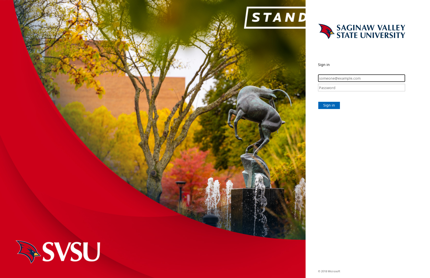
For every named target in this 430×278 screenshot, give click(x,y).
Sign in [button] (329, 105)
